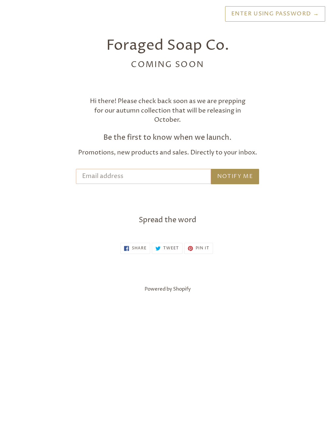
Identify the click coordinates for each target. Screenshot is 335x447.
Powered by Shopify (168, 289)
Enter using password (275, 14)
